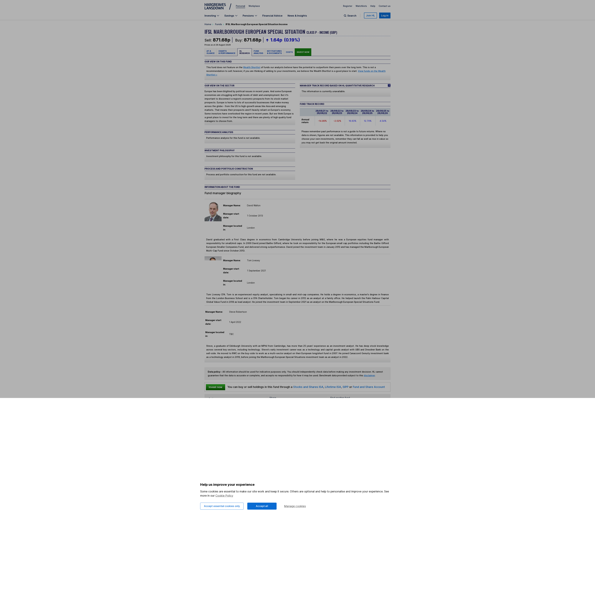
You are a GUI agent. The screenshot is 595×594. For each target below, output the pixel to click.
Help (372, 6)
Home (208, 24)
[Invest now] (215, 387)
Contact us (384, 6)
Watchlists (361, 6)
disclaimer (369, 375)
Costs (289, 52)
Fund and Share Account (369, 387)
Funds (218, 24)
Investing (210, 15)
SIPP (345, 387)
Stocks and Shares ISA (308, 387)
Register (347, 6)
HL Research (244, 52)
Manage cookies (295, 506)
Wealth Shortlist (251, 67)
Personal (240, 6)
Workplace (254, 6)
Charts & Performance (226, 52)
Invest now (303, 52)
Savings (229, 15)
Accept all (262, 506)
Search (351, 15)
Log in (384, 15)
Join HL (370, 15)
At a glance (211, 52)
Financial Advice (272, 15)
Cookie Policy (224, 495)
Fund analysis (258, 52)
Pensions (248, 15)
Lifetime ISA (332, 387)
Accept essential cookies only (222, 506)
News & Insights (297, 15)
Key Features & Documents (274, 52)
